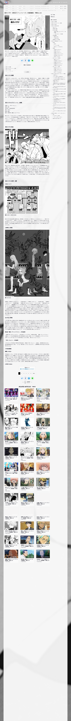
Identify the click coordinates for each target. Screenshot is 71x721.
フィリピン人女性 (56, 45)
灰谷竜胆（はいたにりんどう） (58, 63)
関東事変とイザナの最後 (56, 39)
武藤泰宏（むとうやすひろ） (58, 70)
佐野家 (54, 48)
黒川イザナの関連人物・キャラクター (57, 41)
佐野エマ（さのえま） (57, 56)
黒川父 (55, 43)
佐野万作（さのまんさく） (58, 49)
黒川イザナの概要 (8, 66)
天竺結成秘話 (55, 35)
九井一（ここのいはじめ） (58, 72)
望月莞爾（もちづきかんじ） (58, 60)
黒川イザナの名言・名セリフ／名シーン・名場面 (58, 73)
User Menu (54, 2)
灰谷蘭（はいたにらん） (57, 62)
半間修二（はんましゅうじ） (58, 69)
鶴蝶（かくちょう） (57, 59)
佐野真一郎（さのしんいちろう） (59, 53)
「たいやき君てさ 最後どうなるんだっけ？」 (59, 77)
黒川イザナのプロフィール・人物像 (11, 68)
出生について (9, 72)
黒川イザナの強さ (8, 69)
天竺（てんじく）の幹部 (56, 66)
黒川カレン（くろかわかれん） (58, 46)
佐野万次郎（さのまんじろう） (58, 55)
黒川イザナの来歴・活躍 (9, 71)
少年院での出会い (56, 38)
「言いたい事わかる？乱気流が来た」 (58, 76)
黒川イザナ (53, 16)
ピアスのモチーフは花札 (56, 115)
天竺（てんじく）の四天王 (56, 58)
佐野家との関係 (55, 28)
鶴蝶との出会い (56, 36)
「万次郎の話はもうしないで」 (57, 101)
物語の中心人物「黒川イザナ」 (57, 118)
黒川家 (54, 42)
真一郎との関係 (55, 30)
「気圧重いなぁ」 (55, 75)
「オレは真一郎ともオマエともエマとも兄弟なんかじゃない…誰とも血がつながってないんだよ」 (59, 108)
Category (48, 2)
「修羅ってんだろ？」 (56, 81)
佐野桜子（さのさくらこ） (58, 52)
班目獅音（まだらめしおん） (58, 65)
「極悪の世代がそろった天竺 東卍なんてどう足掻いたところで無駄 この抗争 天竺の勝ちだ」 (59, 84)
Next (34, 373)
